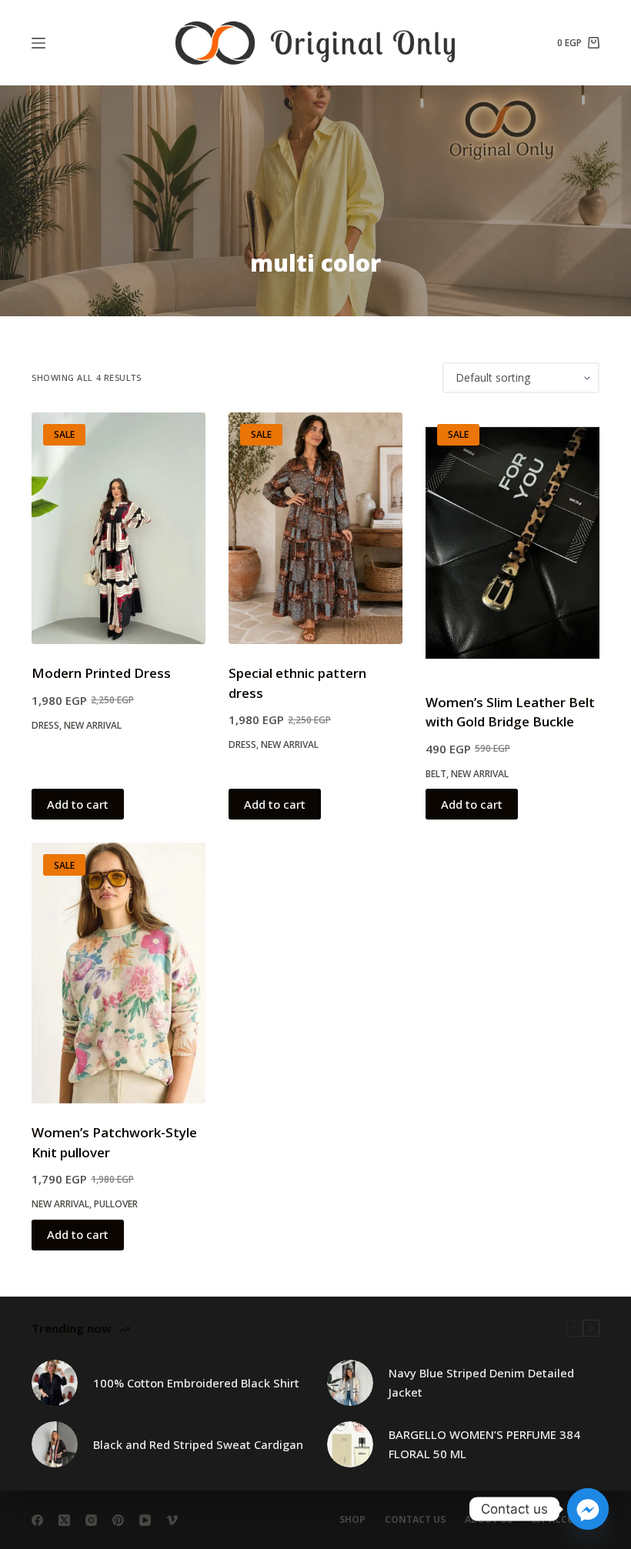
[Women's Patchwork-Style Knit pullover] (118, 973)
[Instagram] (91, 1520)
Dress (45, 725)
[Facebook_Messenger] (588, 1509)
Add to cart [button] (78, 804)
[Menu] (38, 43)
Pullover (116, 1203)
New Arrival (93, 725)
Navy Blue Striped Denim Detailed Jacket (481, 1382)
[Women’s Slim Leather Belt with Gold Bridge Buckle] (512, 542)
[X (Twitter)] (64, 1520)
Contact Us (415, 1520)
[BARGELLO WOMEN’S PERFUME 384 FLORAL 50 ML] (350, 1444)
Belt (436, 773)
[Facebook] (37, 1520)
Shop (352, 1520)
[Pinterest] (118, 1520)
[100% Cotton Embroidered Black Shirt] (55, 1383)
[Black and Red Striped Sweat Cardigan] (55, 1444)
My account (564, 1520)
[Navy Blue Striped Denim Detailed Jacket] (350, 1383)
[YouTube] (145, 1520)
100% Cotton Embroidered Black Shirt (196, 1382)
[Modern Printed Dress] (118, 528)
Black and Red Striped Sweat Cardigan (198, 1444)
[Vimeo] (172, 1520)
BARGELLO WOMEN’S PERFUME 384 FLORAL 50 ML (484, 1444)
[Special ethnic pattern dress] (315, 528)
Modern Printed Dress (101, 673)
